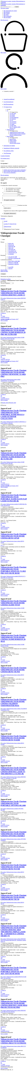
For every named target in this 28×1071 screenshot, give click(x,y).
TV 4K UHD (13, 113)
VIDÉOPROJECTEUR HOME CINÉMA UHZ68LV (13, 834)
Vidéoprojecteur (10, 129)
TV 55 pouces (13, 121)
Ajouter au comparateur (7, 301)
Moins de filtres (4, 271)
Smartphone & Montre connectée (11, 148)
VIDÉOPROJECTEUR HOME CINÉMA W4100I (13, 738)
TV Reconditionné (14, 117)
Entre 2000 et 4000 (14, 261)
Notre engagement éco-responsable (15, 95)
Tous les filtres (4, 270)
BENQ (10, 243)
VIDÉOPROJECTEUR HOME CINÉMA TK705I (13, 670)
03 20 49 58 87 (11, 179)
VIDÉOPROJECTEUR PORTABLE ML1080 (13, 803)
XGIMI (11, 254)
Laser (10, 267)
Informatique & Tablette (9, 145)
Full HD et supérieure (14, 258)
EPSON (11, 245)
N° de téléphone (22, 195)
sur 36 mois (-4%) (10, 319)
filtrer (3, 239)
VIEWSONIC (12, 252)
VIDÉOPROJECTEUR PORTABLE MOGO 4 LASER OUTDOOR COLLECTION (13, 414)
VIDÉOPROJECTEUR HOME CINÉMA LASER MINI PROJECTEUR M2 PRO (14, 1004)
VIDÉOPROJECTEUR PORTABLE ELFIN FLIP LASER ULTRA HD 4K (14, 498)
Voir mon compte (5, 8)
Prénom (20, 192)
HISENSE (11, 246)
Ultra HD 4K (12, 256)
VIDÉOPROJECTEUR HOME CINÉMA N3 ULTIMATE (13, 1041)
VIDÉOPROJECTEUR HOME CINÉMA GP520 (13, 536)
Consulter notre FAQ (12, 96)
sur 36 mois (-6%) (10, 361)
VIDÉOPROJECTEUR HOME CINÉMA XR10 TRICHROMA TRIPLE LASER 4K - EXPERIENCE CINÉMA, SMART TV (13, 931)
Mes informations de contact (10, 10)
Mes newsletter (7, 17)
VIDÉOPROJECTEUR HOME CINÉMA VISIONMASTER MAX (13, 702)
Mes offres (6, 14)
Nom (19, 194)
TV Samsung (13, 119)
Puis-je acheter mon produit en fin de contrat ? (14, 171)
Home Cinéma (10, 136)
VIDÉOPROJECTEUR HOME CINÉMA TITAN (13, 603)
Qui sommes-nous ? (5, 158)
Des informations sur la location (13, 188)
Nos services (10, 94)
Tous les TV (12, 128)
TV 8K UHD (13, 125)
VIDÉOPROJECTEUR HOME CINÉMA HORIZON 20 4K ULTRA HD (13, 456)
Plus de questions (5, 175)
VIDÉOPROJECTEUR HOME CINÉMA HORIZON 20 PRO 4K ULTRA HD (13, 331)
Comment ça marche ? (12, 92)
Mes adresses (7, 12)
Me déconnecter (4, 20)
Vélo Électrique (7, 153)
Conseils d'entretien (5, 155)
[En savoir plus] (8, 402)
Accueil (8, 109)
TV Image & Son (8, 107)
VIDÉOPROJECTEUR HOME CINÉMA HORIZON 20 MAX (13, 638)
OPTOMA (11, 249)
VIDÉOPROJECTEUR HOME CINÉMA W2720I (13, 867)
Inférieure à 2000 (13, 262)
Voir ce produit (4, 320)
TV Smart (12, 124)
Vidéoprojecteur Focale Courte (17, 132)
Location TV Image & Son (10, 223)
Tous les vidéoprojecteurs (16, 135)
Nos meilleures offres (9, 150)
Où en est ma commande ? (10, 172)
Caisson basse (13, 141)
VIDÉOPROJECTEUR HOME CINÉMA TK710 (13, 897)
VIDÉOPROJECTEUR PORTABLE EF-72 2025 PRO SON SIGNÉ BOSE (13, 570)
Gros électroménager (8, 101)
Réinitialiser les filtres (6, 279)
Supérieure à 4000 (13, 264)
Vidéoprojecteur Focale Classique (17, 133)
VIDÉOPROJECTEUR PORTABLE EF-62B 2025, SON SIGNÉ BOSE (13, 971)
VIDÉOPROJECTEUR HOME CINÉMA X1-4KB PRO (13, 373)
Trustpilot (3, 218)
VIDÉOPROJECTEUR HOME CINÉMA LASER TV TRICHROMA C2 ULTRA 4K (13, 771)
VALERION (12, 251)
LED (10, 268)
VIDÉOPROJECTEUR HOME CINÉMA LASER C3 (13, 293)
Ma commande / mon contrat (12, 189)
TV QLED (12, 116)
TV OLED (12, 114)
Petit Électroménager (8, 104)
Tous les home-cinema (15, 143)
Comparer (3, 273)
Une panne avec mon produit (12, 191)
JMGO (10, 248)
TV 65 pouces (13, 123)
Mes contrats (7, 13)
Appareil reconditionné (9, 99)
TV (7, 110)
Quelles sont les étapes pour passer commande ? (15, 170)
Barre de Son (13, 139)
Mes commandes (7, 16)
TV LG (11, 120)
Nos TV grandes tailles (15, 127)
